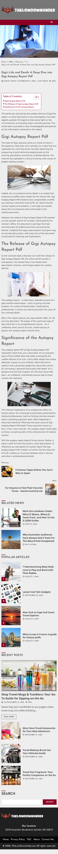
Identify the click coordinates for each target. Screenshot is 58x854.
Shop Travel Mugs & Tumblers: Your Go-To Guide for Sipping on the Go (29, 675)
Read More (9, 717)
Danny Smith (9, 81)
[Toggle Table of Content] (35, 97)
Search (8, 794)
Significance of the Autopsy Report (19, 107)
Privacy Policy (18, 839)
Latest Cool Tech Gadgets (11, 593)
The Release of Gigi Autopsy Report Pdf (21, 104)
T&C (29, 839)
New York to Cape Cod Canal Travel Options (11, 615)
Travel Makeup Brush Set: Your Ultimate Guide (11, 753)
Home (6, 839)
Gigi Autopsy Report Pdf (15, 101)
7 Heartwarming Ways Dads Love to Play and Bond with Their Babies (11, 571)
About (37, 839)
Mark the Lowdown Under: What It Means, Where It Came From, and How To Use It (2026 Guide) (11, 517)
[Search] (52, 22)
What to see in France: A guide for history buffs (11, 637)
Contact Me (48, 839)
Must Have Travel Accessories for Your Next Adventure (11, 731)
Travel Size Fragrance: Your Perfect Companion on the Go (11, 775)
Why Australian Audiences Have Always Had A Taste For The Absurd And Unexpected (11, 539)
